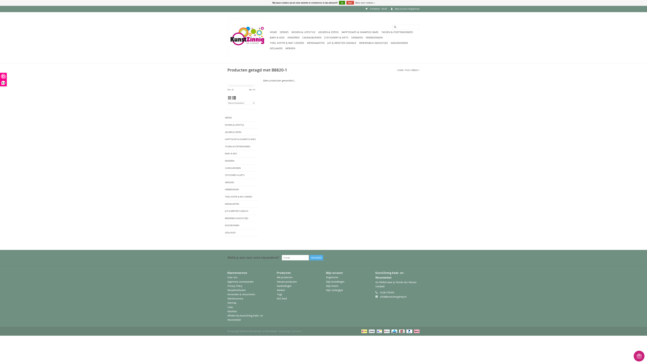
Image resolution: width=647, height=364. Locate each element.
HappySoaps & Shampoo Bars (359, 32)
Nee (350, 3)
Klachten (232, 311)
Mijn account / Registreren (407, 8)
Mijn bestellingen (335, 281)
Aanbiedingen (284, 285)
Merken (290, 48)
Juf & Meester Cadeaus (341, 42)
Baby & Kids (277, 37)
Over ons (232, 277)
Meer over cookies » (365, 3)
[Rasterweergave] (230, 98)
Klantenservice (235, 298)
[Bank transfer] (371, 331)
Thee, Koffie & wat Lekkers (287, 42)
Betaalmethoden (236, 290)
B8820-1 (416, 70)
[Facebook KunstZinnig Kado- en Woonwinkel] (417, 257)
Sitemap (231, 302)
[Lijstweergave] (234, 98)
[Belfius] (386, 331)
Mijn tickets (332, 285)
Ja (342, 3)
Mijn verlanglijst (334, 290)
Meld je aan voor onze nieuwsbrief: (253, 257)
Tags (407, 70)
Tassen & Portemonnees (397, 32)
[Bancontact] (379, 331)
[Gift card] (401, 331)
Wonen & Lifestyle (303, 32)
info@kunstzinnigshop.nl (393, 296)
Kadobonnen (399, 42)
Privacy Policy (234, 285)
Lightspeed (296, 331)
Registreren (332, 277)
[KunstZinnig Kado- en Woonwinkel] (248, 37)
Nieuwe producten (287, 281)
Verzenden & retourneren (241, 294)
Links (230, 307)
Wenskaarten (316, 42)
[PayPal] (409, 331)
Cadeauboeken (311, 37)
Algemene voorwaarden (240, 281)
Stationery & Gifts (336, 37)
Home (273, 32)
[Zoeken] (395, 27)
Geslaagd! (276, 48)
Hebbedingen (374, 37)
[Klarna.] (416, 331)
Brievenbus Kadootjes (373, 42)
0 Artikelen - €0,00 (378, 8)
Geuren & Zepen (328, 32)
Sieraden (357, 37)
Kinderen (293, 37)
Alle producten (284, 277)
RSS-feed (282, 298)
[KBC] (394, 331)
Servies (284, 32)
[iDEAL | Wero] (364, 331)
